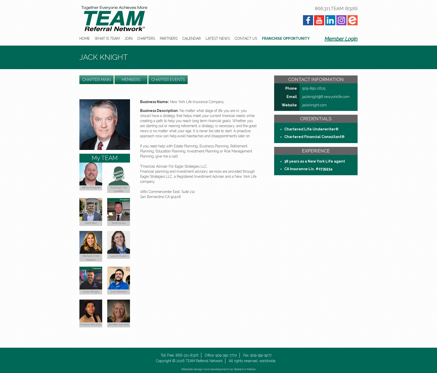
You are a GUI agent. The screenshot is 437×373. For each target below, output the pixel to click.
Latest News (218, 38)
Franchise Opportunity (286, 38)
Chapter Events (168, 79)
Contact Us (246, 38)
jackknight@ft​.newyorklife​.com (325, 97)
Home (84, 38)
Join (128, 38)
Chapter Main (96, 79)
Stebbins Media (245, 369)
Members (131, 79)
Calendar (191, 38)
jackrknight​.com (314, 105)
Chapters (146, 38)
